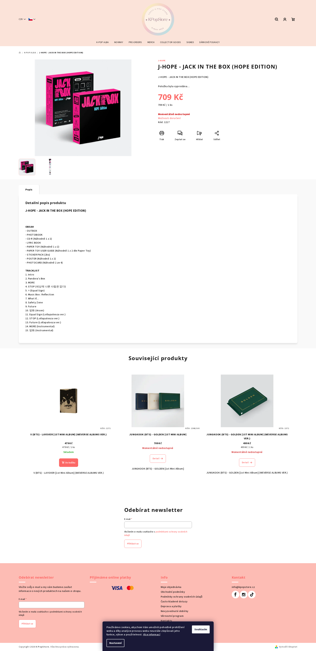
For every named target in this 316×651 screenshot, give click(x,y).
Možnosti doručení (169, 118)
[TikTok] (252, 594)
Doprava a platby (171, 606)
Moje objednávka (171, 587)
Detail (156, 458)
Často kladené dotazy (174, 601)
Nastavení (115, 643)
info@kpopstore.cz (243, 587)
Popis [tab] (29, 189)
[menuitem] (102, 42)
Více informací (151, 634)
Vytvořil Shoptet (288, 647)
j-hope (162, 60)
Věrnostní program (172, 616)
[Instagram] (243, 594)
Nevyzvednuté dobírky (174, 611)
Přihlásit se (133, 543)
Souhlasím (200, 629)
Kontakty (166, 621)
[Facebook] (235, 594)
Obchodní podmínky (173, 592)
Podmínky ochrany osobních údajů (182, 597)
